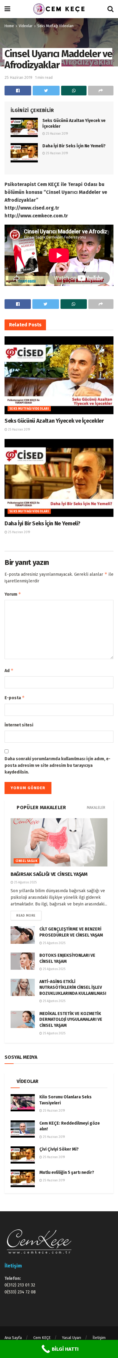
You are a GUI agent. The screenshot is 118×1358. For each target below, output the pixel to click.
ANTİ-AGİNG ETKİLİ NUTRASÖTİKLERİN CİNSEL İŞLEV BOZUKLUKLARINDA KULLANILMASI (72, 987)
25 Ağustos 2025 (25, 882)
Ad (9, 670)
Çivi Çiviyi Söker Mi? (59, 1149)
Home (9, 26)
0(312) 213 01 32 (20, 1285)
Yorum (13, 594)
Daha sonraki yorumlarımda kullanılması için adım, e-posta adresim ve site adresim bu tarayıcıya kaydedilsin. (57, 765)
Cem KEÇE (42, 1337)
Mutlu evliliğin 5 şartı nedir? (66, 1172)
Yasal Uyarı (71, 1337)
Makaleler (96, 808)
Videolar (25, 26)
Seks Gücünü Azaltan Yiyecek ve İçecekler (54, 421)
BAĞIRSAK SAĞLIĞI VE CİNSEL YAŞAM (49, 874)
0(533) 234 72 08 (20, 1292)
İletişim (99, 1337)
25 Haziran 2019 (18, 77)
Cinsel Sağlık (26, 861)
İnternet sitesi (19, 725)
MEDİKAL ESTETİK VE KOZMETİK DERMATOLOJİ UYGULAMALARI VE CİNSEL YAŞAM (70, 1019)
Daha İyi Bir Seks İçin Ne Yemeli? (74, 146)
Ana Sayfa (13, 1337)
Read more (26, 916)
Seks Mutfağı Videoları (55, 26)
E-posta (15, 697)
